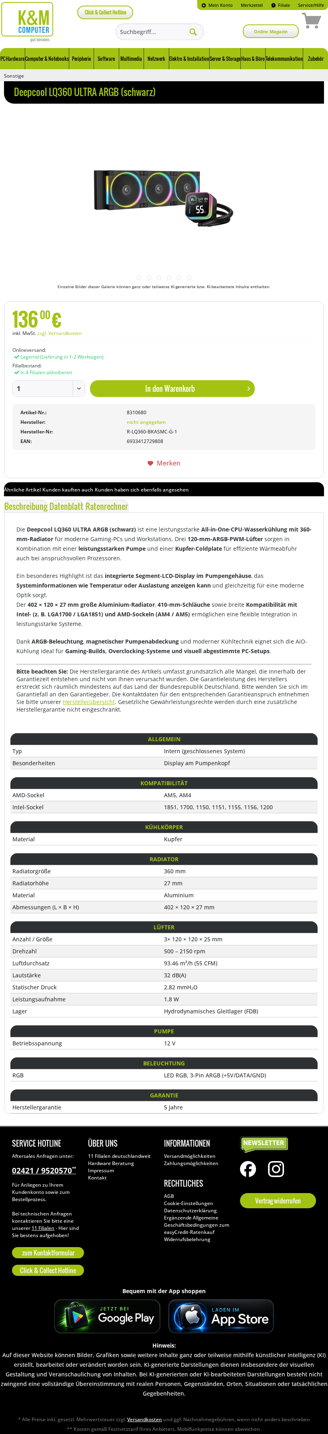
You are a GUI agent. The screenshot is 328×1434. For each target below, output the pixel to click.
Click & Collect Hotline (105, 12)
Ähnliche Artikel (22, 489)
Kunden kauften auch (67, 489)
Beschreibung (25, 506)
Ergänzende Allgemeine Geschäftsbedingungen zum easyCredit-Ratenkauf (196, 1224)
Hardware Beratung (111, 1163)
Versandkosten (144, 1419)
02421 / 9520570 (44, 1170)
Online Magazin (271, 31)
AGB (169, 1196)
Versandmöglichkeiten (190, 1156)
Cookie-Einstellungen (188, 1203)
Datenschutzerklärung (190, 1210)
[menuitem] (217, 5)
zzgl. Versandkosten (59, 333)
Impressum (101, 1170)
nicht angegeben (146, 422)
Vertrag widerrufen (278, 1200)
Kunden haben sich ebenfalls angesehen (142, 489)
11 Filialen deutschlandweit (119, 1156)
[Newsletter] (276, 1145)
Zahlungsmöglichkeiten (191, 1163)
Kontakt (97, 1177)
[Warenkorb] (283, 22)
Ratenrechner (107, 506)
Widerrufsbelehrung (187, 1239)
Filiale (283, 5)
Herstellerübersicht (89, 702)
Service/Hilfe (311, 5)
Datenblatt (66, 506)
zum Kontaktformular (48, 1253)
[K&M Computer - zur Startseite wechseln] (27, 22)
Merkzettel (252, 5)
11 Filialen (43, 1228)
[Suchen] (193, 32)
